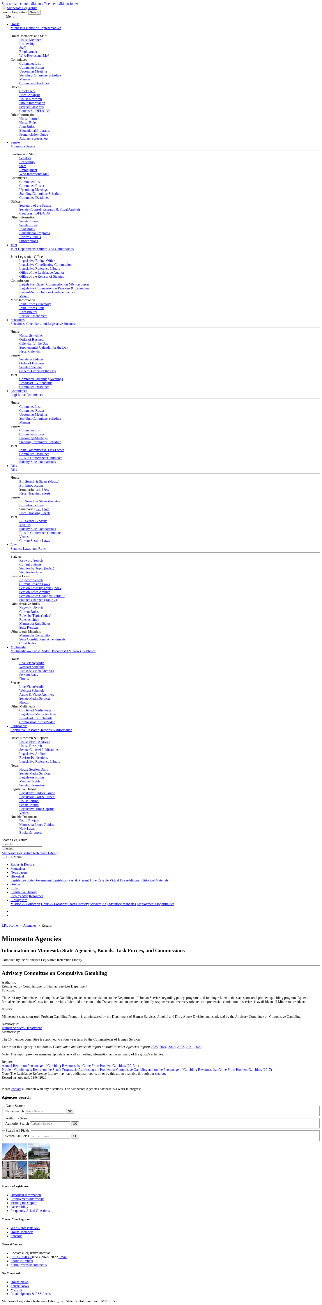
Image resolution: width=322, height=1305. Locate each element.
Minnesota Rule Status (34, 623)
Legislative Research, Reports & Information (41, 730)
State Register (28, 627)
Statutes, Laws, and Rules (28, 548)
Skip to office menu (44, 3)
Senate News (20, 1286)
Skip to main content (16, 3)
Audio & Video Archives (36, 671)
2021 (189, 1047)
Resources (36, 896)
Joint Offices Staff (31, 308)
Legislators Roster (31, 777)
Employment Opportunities (155, 904)
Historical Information (26, 1195)
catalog (160, 1073)
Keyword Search (31, 560)
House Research (30, 99)
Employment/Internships (27, 1199)
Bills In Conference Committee (40, 458)
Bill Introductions (31, 485)
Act (46, 489)
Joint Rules (27, 126)
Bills (14, 466)
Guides (15, 884)
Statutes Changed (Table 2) (38, 600)
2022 (180, 1047)
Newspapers (19, 872)
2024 (162, 1047)
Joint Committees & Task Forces (41, 450)
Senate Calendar (30, 367)
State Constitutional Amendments (42, 639)
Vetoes (23, 537)
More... (24, 296)
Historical (17, 876)
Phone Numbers (22, 1261)
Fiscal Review (29, 821)
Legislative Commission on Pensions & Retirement (54, 288)
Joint (14, 245)
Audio (40, 663)
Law (14, 544)
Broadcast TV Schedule (35, 383)
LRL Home (10, 925)
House (15, 24)
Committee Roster (31, 67)
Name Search (15, 1111)
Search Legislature (14, 12)
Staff (22, 48)
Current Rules (29, 611)
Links (14, 888)
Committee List (30, 63)
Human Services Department (22, 1028)
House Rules (28, 122)
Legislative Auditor (32, 753)
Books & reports (30, 832)
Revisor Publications (33, 757)
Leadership (27, 44)
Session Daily (28, 675)
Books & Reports (23, 864)
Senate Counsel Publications (38, 750)
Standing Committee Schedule (40, 75)
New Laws (27, 828)
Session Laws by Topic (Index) (40, 588)
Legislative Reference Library (39, 268)
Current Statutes (30, 564)
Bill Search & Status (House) (39, 481)
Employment (28, 51)
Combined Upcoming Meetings (41, 379)
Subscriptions (28, 241)
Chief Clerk (27, 91)
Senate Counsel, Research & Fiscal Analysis (49, 209)
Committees (19, 391)
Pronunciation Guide (33, 134)
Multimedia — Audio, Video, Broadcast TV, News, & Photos (53, 651)
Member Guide (29, 781)
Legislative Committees (27, 395)
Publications (19, 726)
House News (19, 1282)
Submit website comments (29, 1265)
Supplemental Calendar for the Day (43, 347)
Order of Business (31, 339)
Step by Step (19, 896)
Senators (25, 158)
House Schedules (31, 335)
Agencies (29, 925)
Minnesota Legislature (22, 8)
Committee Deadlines (34, 83)
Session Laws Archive (34, 592)
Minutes (24, 79)
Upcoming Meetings (33, 71)
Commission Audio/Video (37, 722)
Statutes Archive (30, 572)
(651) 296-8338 (21, 1257)
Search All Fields (17, 1136)
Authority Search (17, 1123)
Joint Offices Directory (35, 304)
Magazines (18, 868)
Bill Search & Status (33, 521)
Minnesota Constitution (35, 635)
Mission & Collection (25, 904)
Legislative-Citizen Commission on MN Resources (54, 284)
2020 (198, 1047)
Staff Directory (78, 904)
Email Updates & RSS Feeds (31, 1294)
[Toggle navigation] (3, 17)
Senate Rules (28, 225)
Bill (38, 489)
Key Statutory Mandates (119, 904)
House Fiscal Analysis (34, 742)
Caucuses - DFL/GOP (34, 111)
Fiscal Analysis (29, 95)
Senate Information (32, 785)
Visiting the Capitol (24, 1203)
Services (95, 904)
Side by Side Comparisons (37, 462)
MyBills (24, 525)
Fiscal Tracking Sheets (34, 493)
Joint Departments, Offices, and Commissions (42, 249)
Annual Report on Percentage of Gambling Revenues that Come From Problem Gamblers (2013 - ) (70, 1065)
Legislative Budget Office (37, 260)
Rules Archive (29, 619)
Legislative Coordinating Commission (45, 264)
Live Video (27, 663)
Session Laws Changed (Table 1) (42, 596)
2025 (154, 1047)
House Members (30, 40)
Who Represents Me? (34, 55)
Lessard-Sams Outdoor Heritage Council (47, 292)
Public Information (32, 103)
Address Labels (30, 237)
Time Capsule (99, 880)
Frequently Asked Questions (30, 1211)
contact (16, 1089)
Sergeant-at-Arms (31, 107)
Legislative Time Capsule (36, 809)
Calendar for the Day (33, 343)
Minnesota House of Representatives (36, 28)
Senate (15, 142)
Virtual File (117, 880)
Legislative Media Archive (37, 714)
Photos (24, 679)
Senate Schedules (31, 359)
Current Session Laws (34, 541)
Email (62, 1257)
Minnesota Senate (23, 146)
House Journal (29, 119)
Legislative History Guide (37, 793)
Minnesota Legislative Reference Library (30, 853)
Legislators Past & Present (37, 797)
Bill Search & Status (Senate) (39, 501)
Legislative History (24, 892)
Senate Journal (29, 221)
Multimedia (18, 647)
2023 (171, 1047)
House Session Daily (33, 769)
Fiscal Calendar (30, 351)
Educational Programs (34, 130)
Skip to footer (68, 3)
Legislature (18, 880)
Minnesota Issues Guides (36, 824)
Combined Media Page (35, 710)
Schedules (18, 320)
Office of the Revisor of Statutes (41, 276)
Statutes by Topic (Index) (36, 568)
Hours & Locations (54, 904)
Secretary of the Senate (35, 205)
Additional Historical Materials (147, 880)
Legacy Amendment (33, 316)
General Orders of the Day (37, 371)
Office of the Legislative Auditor (41, 272)
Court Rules (27, 643)
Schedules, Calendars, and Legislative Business (43, 324)
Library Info (19, 900)
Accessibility (28, 312)
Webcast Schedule (31, 667)
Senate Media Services (35, 698)
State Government (39, 880)
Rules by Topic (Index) (35, 615)
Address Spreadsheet (33, 138)
